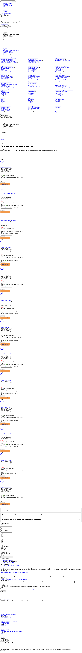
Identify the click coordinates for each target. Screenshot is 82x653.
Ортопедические (59, 71)
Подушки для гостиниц (60, 58)
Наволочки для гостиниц (6, 59)
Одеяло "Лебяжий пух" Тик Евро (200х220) (10, 565)
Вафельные (58, 106)
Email (1, 587)
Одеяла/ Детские (59, 81)
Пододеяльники (59, 94)
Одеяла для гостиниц (60, 59)
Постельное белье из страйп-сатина (59, 100)
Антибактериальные (60, 73)
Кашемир (30, 73)
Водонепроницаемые (33, 61)
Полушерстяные (32, 75)
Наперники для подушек (61, 66)
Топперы (30, 87)
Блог (1, 633)
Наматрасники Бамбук (61, 89)
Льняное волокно (4, 73)
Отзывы (2, 626)
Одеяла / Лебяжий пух (61, 77)
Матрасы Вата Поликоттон (7, 87)
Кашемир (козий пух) (5, 82)
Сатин (2, 99)
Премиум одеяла (4, 75)
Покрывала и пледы (7, 53)
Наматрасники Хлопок (61, 91)
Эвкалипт (3, 69)
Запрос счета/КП (5, 184)
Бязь (1, 97)
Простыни (58, 93)
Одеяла (4, 49)
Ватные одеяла (32, 83)
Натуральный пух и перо (6, 66)
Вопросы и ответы (4, 634)
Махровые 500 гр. (4, 108)
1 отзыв (2, 200)
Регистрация (7, 13)
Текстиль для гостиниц (8, 46)
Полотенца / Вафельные (33, 107)
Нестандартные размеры (6, 89)
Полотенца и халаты (8, 52)
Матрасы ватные (4, 85)
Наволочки (31, 101)
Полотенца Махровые (5, 106)
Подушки (5, 48)
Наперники (58, 95)
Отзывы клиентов (7, 7)
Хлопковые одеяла (32, 82)
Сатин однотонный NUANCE (3, 101)
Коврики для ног (32, 59)
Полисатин (31, 93)
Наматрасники (31, 91)
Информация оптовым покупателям (8, 628)
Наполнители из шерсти (33, 67)
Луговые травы (4, 70)
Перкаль (2, 98)
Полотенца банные (5, 109)
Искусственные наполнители (62, 67)
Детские (57, 65)
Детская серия (6, 54)
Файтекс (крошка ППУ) (60, 69)
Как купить (5, 11)
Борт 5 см (3, 91)
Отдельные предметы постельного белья (31, 98)
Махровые (57, 107)
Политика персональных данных (8, 614)
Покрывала (30, 111)
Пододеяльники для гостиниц (8, 61)
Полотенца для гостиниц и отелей (8, 62)
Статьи (4, 6)
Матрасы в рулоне (32, 90)
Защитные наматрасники (34, 62)
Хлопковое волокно (32, 66)
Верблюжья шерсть (33, 68)
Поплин (2, 103)
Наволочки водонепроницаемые (33, 103)
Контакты (5, 10)
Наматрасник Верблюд (60, 86)
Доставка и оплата (7, 3)
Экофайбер (58, 70)
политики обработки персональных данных (38, 590)
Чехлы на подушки (57, 97)
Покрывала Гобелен (57, 112)
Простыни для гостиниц (6, 60)
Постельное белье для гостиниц (8, 58)
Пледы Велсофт (4, 113)
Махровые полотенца (33, 58)
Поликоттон (31, 94)
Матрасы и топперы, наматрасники (11, 50)
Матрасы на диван (32, 89)
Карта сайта (3, 615)
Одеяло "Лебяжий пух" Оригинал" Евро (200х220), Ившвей (14, 572)
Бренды (2, 637)
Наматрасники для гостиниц (34, 60)
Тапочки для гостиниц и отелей (62, 60)
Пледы (2, 111)
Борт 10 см (31, 85)
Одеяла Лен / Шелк (33, 79)
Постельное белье (7, 51)
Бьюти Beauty (58, 78)
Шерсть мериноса (32, 69)
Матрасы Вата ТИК (5, 86)
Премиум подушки (4, 65)
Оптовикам (5, 4)
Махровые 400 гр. (4, 107)
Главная (2, 139)
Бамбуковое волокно (5, 68)
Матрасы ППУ (3, 90)
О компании (5, 9)
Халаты (29, 109)
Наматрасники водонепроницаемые (64, 90)
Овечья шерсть (31, 70)
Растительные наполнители (7, 67)
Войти (1, 13)
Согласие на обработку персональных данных (11, 631)
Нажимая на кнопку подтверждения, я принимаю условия (24, 590)
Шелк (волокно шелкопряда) (34, 65)
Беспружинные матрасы (6, 140)
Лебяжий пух (58, 68)
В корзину (3, 182)
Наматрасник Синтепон (61, 85)
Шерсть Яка (31, 71)
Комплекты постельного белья (3, 94)
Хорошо (2, 650)
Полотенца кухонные (33, 108)
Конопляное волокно (5, 71)
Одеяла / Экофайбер (60, 79)
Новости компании (7, 5)
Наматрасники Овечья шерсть (62, 87)
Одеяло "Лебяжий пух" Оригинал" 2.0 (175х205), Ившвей (13, 579)
